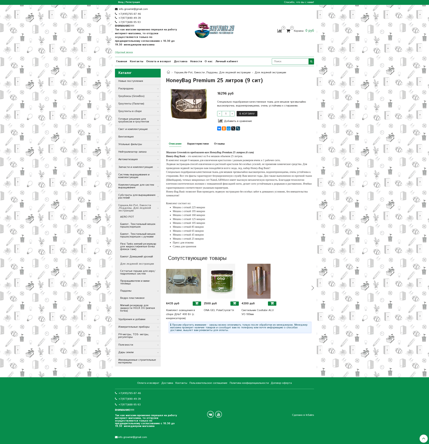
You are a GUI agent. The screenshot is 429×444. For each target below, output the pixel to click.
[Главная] (168, 72)
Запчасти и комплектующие (135, 167)
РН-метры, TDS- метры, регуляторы (133, 335)
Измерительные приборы (133, 327)
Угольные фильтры (130, 144)
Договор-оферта (281, 383)
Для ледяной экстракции (270, 72)
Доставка (181, 61)
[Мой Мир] (229, 128)
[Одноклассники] (224, 128)
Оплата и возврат (158, 61)
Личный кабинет (226, 61)
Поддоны (125, 291)
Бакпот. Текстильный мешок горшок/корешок (137, 225)
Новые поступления (130, 81)
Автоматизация (128, 159)
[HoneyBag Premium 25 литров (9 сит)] (189, 104)
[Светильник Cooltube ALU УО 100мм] (259, 281)
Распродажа (125, 89)
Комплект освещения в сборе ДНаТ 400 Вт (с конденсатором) (180, 314)
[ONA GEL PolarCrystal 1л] (221, 281)
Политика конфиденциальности (249, 383)
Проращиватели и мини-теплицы (135, 282)
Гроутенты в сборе (130, 111)
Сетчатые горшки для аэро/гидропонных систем (137, 272)
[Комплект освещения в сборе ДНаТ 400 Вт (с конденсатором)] (183, 281)
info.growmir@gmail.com (133, 9)
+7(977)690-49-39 (129, 18)
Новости (196, 61)
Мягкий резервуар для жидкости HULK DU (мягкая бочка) (137, 308)
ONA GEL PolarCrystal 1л (219, 310)
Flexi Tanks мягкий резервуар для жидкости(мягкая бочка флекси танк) (138, 246)
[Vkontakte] (210, 414)
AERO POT (127, 217)
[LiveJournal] (238, 128)
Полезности (125, 345)
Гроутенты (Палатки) (131, 104)
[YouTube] (218, 414)
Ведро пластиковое (132, 298)
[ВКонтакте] (219, 128)
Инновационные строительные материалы (137, 361)
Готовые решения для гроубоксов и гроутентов (133, 120)
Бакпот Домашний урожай (136, 257)
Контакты (136, 61)
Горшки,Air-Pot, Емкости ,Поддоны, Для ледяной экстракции (212, 72)
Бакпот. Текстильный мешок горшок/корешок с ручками (137, 235)
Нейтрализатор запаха (132, 152)
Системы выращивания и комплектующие (133, 176)
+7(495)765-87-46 (129, 14)
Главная (121, 61)
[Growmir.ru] (214, 30)
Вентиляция (126, 137)
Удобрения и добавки (131, 319)
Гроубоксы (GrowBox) (131, 96)
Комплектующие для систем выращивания (136, 186)
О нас (209, 61)
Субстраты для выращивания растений (136, 196)
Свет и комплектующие (133, 129)
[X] (233, 128)
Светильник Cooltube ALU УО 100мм (257, 312)
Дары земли (126, 352)
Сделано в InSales (303, 415)
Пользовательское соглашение (208, 383)
